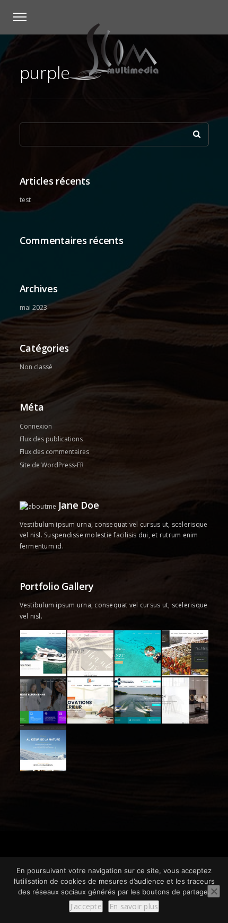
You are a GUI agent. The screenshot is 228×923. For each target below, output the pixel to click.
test (25, 199)
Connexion (36, 426)
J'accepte (86, 906)
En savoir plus (134, 906)
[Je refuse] (213, 891)
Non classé (36, 366)
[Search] (193, 131)
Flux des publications (51, 438)
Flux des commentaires (54, 451)
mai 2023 (33, 307)
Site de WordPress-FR (52, 464)
